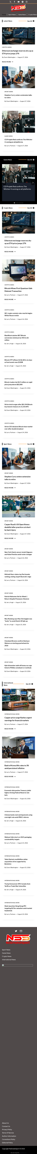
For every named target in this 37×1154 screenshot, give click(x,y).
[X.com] (10, 1)
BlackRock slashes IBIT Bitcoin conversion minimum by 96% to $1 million (17, 337)
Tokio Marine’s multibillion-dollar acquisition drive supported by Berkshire (16, 861)
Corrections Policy (8, 1139)
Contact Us (6, 1126)
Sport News (12, 14)
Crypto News (7, 47)
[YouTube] (18, 1)
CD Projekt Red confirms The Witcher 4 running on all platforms (17, 187)
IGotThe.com (23, 1152)
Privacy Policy (7, 1129)
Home (4, 14)
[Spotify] (22, 1)
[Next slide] (33, 182)
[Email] (20, 931)
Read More (7, 62)
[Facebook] (14, 1)
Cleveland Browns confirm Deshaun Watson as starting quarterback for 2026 (17, 643)
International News (12, 714)
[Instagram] (26, 1)
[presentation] (18, 35)
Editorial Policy (7, 1143)
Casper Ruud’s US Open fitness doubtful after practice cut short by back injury (18, 527)
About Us (5, 1123)
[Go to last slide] (4, 182)
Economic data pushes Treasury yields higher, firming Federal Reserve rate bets (18, 792)
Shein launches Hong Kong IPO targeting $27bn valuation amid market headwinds (18, 908)
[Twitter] (16, 931)
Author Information (9, 1136)
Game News (22, 14)
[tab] (14, 202)
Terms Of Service (8, 1133)
